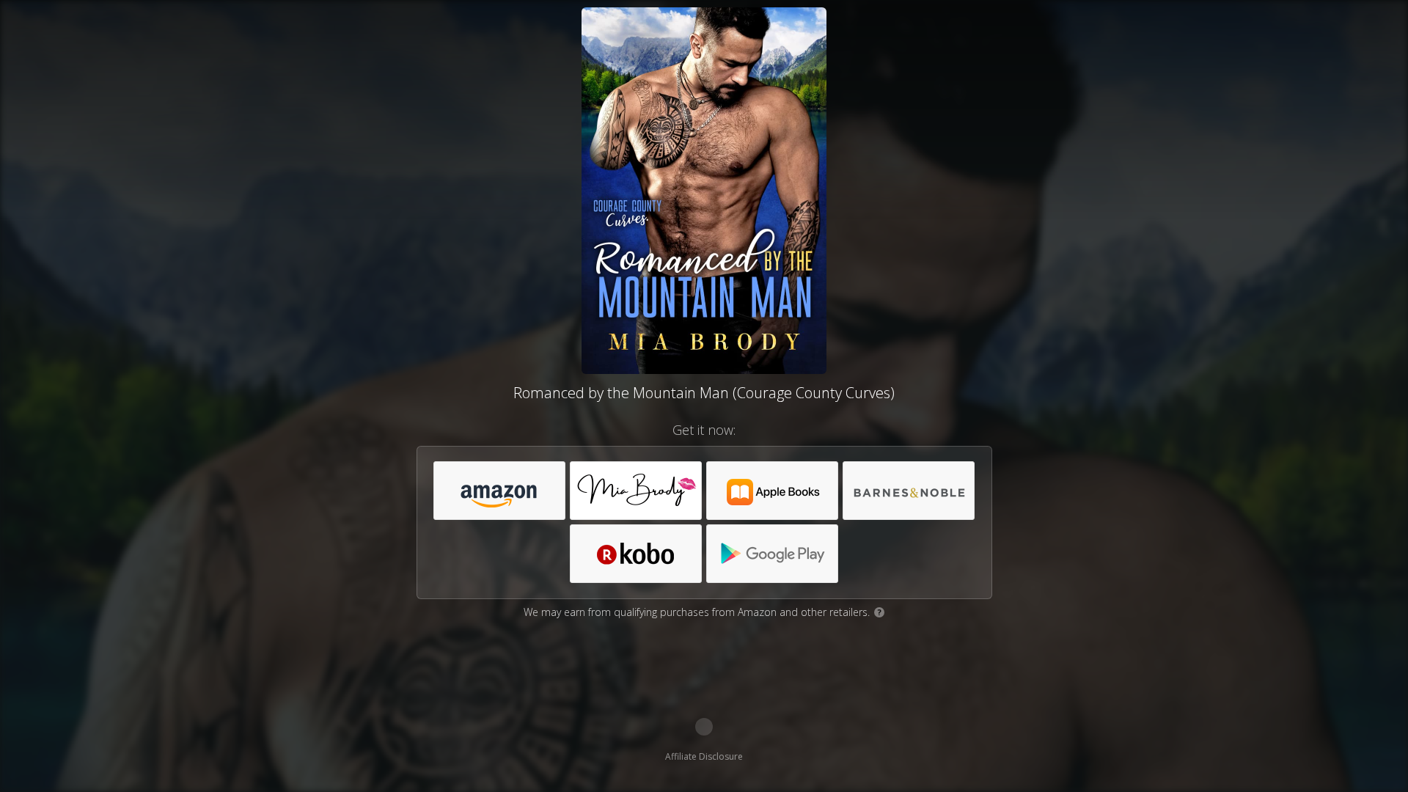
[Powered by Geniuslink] (704, 727)
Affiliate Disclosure (704, 756)
